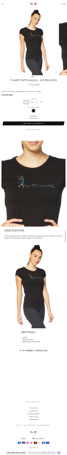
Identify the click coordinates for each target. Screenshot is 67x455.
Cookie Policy (33, 411)
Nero (33, 110)
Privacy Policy (33, 408)
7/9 (32, 102)
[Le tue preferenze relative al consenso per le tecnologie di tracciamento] (65, 236)
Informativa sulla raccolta (16, 453)
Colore (33, 107)
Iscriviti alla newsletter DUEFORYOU (33, 425)
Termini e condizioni (33, 414)
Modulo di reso (33, 417)
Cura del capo (33, 129)
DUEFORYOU (33, 419)
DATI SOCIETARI (33, 402)
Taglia (33, 99)
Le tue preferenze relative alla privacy (41, 453)
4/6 (26, 102)
